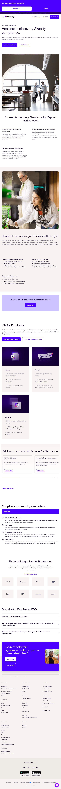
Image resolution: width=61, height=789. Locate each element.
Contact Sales (36, 17)
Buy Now (45, 17)
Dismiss (46, 8)
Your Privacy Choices (24, 782)
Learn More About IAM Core (11, 339)
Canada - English (28, 762)
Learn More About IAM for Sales (33, 339)
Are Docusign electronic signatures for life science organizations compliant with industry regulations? (28, 624)
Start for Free (24, 45)
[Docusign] (10, 17)
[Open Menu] (3, 17)
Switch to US (16, 8)
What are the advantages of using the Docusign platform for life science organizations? (26, 633)
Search (26, 13)
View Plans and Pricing (10, 45)
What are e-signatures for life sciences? (15, 617)
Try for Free (54, 17)
